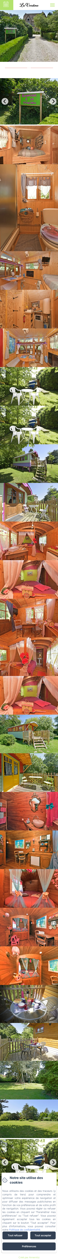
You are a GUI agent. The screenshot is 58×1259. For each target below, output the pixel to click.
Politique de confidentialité (24, 1229)
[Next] (53, 101)
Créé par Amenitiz (29, 1257)
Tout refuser (15, 1235)
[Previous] (5, 101)
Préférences (29, 1246)
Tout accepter (43, 1235)
